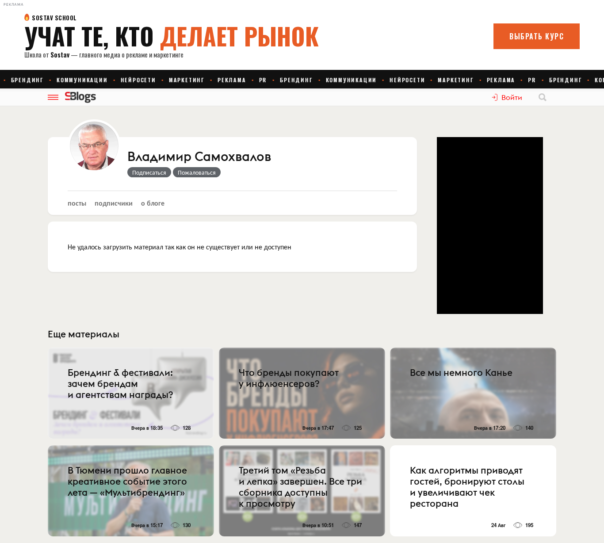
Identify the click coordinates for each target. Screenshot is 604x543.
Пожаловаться (197, 172)
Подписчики (114, 203)
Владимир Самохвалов (199, 157)
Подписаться (149, 172)
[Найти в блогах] (542, 97)
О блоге (152, 203)
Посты (77, 203)
